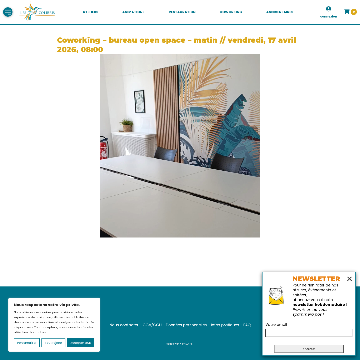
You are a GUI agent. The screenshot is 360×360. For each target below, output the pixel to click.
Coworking (231, 12)
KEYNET (189, 343)
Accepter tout (80, 343)
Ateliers (90, 12)
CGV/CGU (152, 325)
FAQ (247, 325)
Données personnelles (186, 325)
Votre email (276, 324)
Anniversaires (279, 12)
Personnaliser (26, 343)
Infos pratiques (225, 325)
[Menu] (7, 12)
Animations (133, 12)
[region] (54, 325)
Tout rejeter (53, 343)
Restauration (182, 12)
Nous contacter (124, 325)
